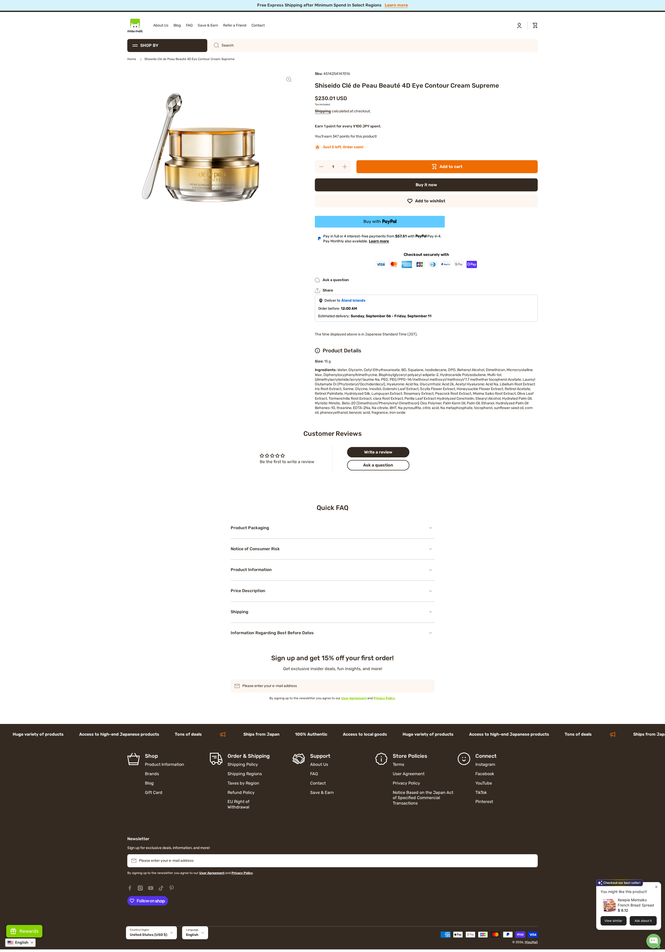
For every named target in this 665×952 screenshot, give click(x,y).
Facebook (484, 773)
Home (131, 59)
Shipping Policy (243, 764)
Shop (151, 756)
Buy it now (426, 184)
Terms (398, 764)
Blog (149, 783)
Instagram (485, 764)
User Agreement (408, 773)
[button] (535, 25)
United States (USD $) (148, 935)
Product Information (164, 764)
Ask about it (643, 921)
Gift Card (153, 792)
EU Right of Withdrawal (239, 804)
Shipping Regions (245, 773)
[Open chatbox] (653, 941)
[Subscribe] (428, 685)
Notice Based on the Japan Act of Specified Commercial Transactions (423, 798)
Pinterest (484, 801)
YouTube (483, 783)
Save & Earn (322, 792)
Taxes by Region (243, 783)
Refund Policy (241, 792)
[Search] (214, 45)
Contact (318, 783)
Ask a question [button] (378, 465)
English (192, 935)
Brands (152, 773)
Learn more (379, 241)
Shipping (323, 111)
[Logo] (135, 25)
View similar (613, 921)
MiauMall (531, 942)
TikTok (481, 792)
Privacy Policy (406, 783)
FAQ (314, 773)
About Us (319, 764)
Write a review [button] (378, 452)
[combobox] (374, 45)
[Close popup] (656, 887)
